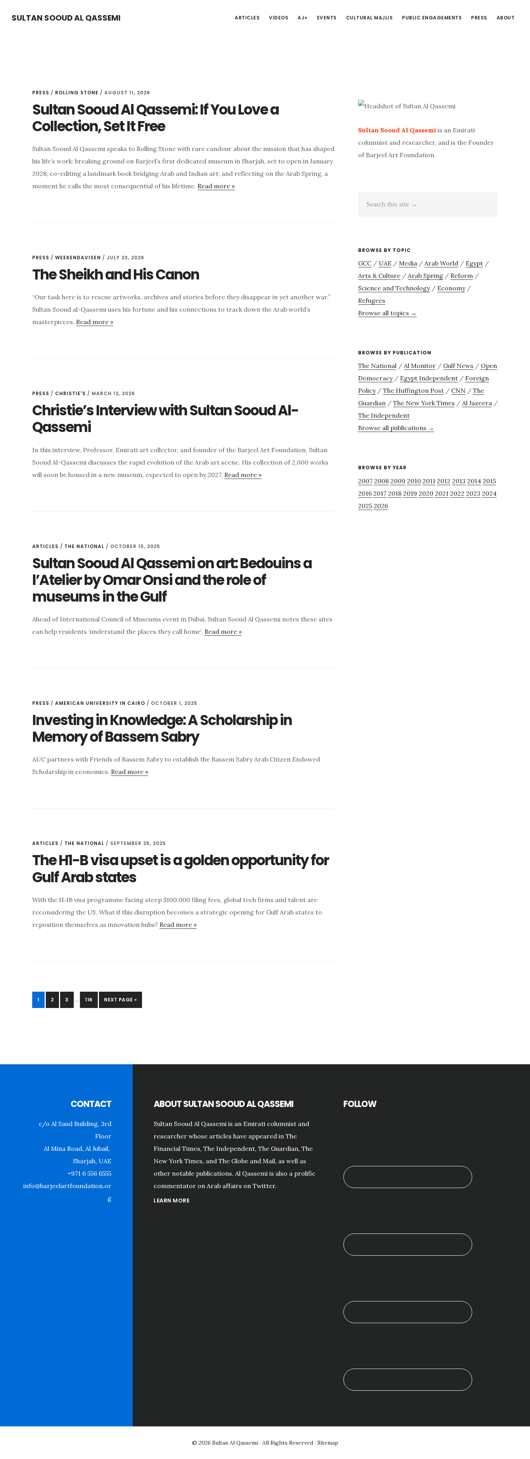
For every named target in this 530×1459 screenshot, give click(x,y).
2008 (381, 481)
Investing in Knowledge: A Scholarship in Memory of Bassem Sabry (162, 728)
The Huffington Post (413, 390)
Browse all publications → (396, 428)
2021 (442, 493)
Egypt (474, 263)
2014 (474, 481)
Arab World (441, 263)
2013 (459, 481)
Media (408, 263)
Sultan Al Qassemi (235, 1442)
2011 (429, 481)
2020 (426, 493)
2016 (365, 493)
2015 (489, 481)
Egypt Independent (429, 378)
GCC (364, 263)
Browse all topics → (387, 313)
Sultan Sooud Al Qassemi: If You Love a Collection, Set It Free (155, 118)
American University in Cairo (100, 703)
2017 (379, 493)
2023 (473, 493)
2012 (443, 481)
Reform (461, 275)
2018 (395, 493)
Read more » (216, 186)
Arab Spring (425, 275)
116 (91, 999)
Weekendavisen (78, 257)
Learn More (171, 1200)
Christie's (70, 393)
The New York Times (424, 403)
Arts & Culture (379, 275)
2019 (410, 493)
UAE (385, 263)
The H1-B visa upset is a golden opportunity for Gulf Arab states (180, 868)
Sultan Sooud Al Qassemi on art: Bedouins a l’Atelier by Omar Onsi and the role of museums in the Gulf (172, 580)
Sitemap (327, 1442)
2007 (365, 481)
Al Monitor (420, 366)
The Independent (384, 415)
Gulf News (458, 366)
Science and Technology (394, 288)
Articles (45, 546)
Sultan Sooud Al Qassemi (66, 17)
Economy (451, 288)
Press (40, 92)
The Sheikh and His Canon (115, 275)
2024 (489, 493)
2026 (381, 506)
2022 (457, 493)
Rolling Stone (77, 92)
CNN (458, 390)
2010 (414, 481)
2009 (397, 481)
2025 (365, 506)
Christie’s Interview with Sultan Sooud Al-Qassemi (165, 419)
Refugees (371, 300)
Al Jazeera (477, 403)
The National (84, 546)
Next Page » (120, 1002)
